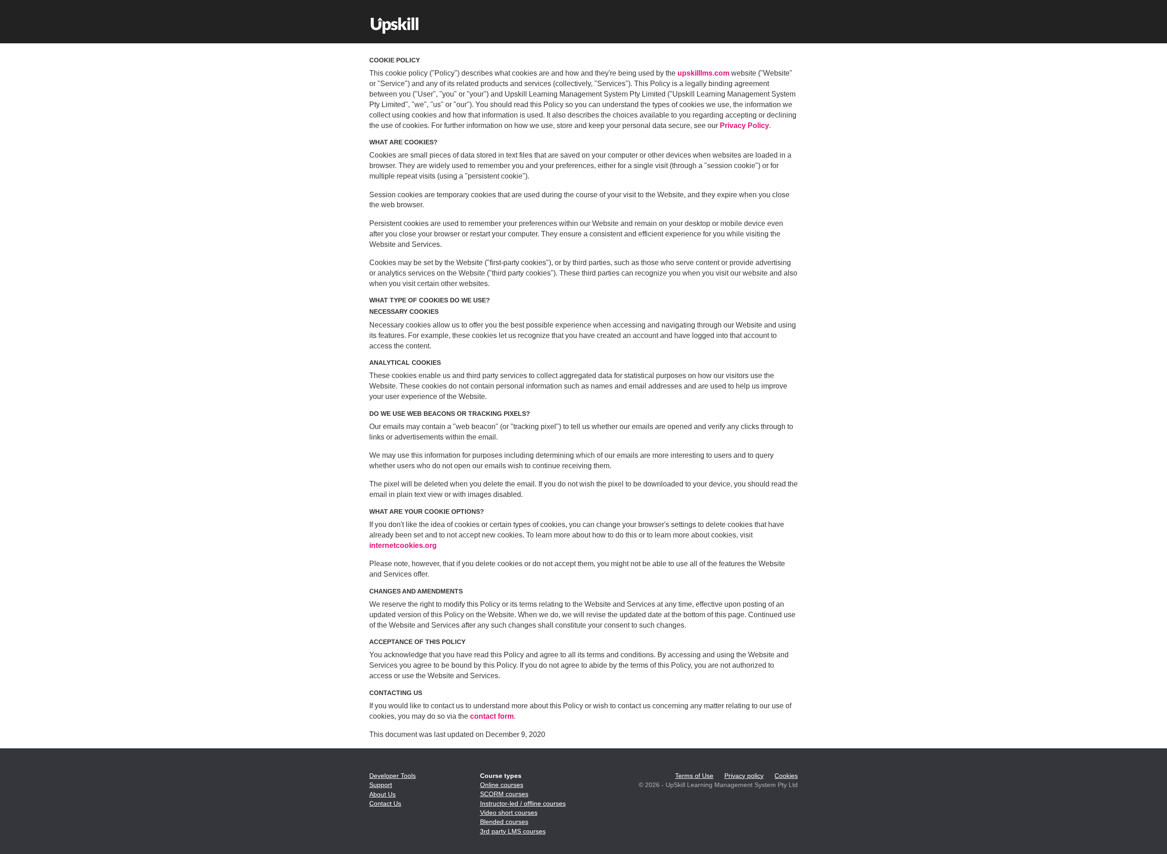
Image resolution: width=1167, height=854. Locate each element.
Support (380, 784)
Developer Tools (392, 775)
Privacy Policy (744, 125)
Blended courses (504, 821)
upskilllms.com (703, 73)
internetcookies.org (403, 545)
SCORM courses (504, 794)
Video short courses (508, 812)
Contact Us (385, 803)
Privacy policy (744, 775)
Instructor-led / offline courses (523, 803)
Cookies (786, 775)
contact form (492, 716)
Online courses (501, 784)
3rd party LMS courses (513, 831)
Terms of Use (694, 775)
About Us (382, 794)
